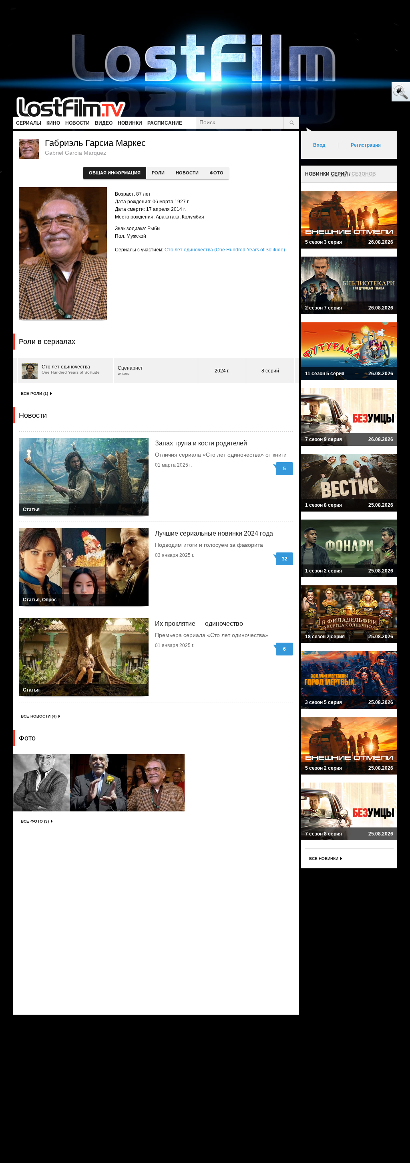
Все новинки (323, 858)
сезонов (364, 174)
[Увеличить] (41, 782)
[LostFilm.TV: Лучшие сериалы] (75, 106)
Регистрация (366, 145)
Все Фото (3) (35, 821)
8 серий (270, 371)
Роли (158, 172)
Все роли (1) (34, 393)
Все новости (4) (38, 716)
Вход (319, 145)
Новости (187, 172)
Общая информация (115, 172)
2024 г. (222, 371)
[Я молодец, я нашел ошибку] (370, 92)
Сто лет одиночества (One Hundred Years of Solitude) (225, 250)
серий (339, 174)
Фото (216, 172)
